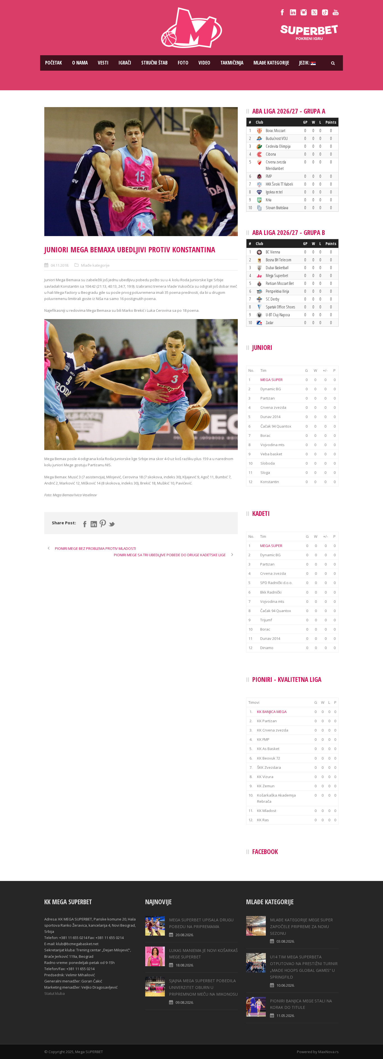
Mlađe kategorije (271, 62)
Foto (183, 62)
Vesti (103, 62)
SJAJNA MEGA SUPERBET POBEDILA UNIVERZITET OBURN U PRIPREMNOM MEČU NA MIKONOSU (203, 987)
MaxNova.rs (328, 1051)
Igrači (125, 62)
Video (204, 62)
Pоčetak (53, 62)
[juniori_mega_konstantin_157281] (141, 171)
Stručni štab (154, 62)
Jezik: (305, 62)
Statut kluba (54, 993)
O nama (80, 62)
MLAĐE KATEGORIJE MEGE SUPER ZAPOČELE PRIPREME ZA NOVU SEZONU (301, 926)
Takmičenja (231, 62)
